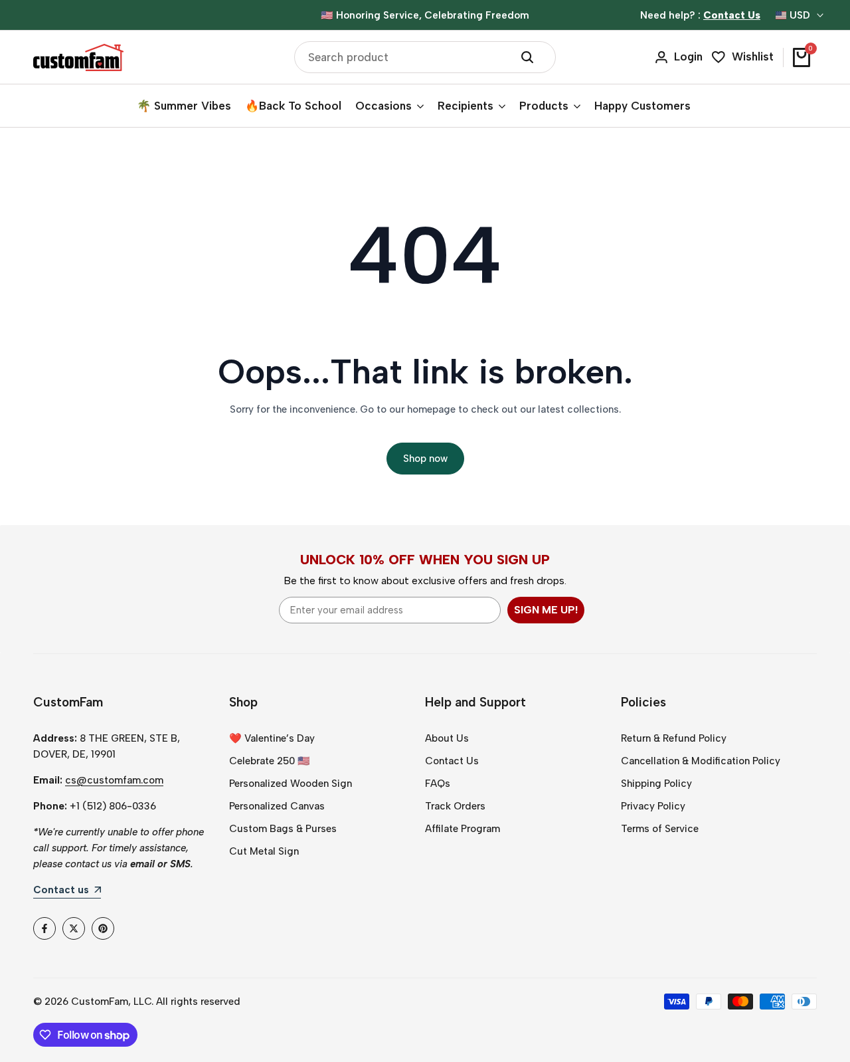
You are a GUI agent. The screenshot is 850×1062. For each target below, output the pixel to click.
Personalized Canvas (277, 806)
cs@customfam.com (114, 780)
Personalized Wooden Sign (290, 784)
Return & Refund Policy (673, 738)
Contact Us (452, 761)
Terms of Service (660, 829)
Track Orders (455, 806)
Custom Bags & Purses (283, 829)
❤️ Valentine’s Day (272, 738)
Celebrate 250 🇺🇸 (269, 761)
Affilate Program (462, 829)
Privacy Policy (653, 806)
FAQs (437, 784)
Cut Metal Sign (264, 851)
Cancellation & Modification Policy (700, 761)
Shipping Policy (656, 784)
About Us (447, 738)
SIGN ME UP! (546, 609)
